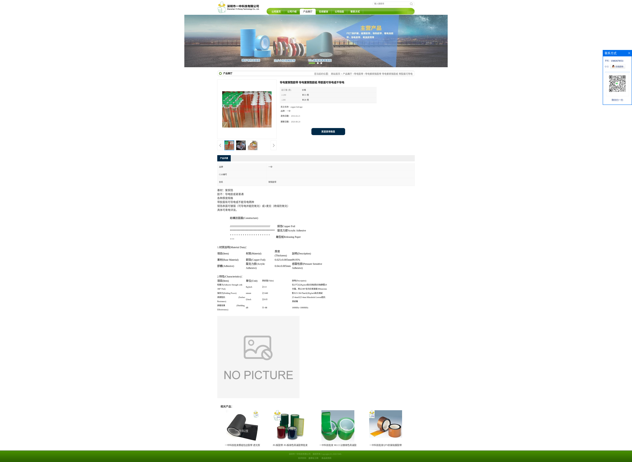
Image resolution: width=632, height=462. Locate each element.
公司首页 (276, 11)
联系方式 (355, 11)
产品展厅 (307, 11)
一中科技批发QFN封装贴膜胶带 (385, 445)
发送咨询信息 (328, 131)
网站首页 (335, 74)
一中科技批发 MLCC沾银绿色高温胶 (337, 445)
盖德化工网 (313, 458)
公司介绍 (292, 11)
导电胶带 (358, 74)
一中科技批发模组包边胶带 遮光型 (242, 445)
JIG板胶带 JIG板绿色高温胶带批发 (290, 445)
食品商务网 (326, 458)
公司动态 (339, 11)
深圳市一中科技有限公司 (300, 454)
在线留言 (323, 11)
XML (339, 454)
